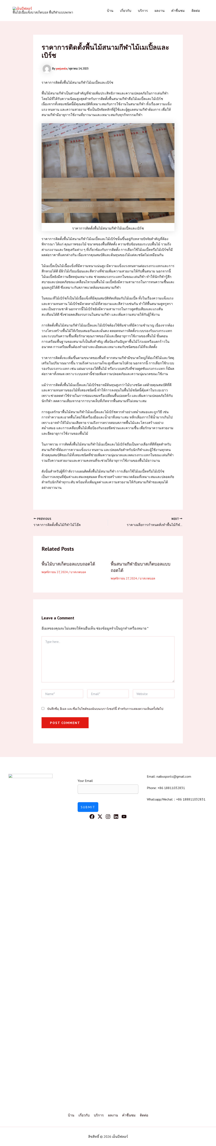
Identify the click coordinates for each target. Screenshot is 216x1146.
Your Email (85, 781)
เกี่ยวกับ (125, 10)
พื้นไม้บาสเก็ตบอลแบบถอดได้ (68, 564)
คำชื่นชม (178, 10)
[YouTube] (124, 816)
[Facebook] (91, 816)
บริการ (143, 10)
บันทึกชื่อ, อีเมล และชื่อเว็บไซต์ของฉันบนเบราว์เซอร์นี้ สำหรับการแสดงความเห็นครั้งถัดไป (105, 709)
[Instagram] (108, 816)
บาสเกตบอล (78, 572)
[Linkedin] (116, 816)
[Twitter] (100, 816)
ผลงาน (160, 10)
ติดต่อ (196, 10)
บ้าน (110, 10)
